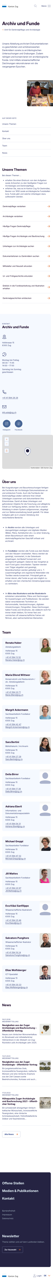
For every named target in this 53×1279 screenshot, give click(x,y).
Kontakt (8, 1198)
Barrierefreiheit (8, 1211)
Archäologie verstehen (13, 216)
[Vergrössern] (6, 439)
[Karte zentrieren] (6, 450)
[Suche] (35, 6)
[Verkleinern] (6, 444)
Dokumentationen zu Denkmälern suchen (21, 256)
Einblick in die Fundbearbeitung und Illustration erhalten (23, 287)
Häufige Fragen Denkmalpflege (16, 226)
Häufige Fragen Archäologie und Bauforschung (23, 236)
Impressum (7, 1214)
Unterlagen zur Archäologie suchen (18, 246)
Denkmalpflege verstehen (14, 206)
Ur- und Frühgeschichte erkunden (18, 276)
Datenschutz (7, 1218)
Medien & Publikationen (20, 1191)
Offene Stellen (13, 1183)
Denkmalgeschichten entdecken (17, 298)
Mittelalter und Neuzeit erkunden (17, 266)
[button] (49, 6)
